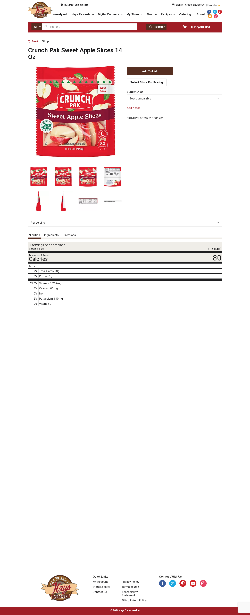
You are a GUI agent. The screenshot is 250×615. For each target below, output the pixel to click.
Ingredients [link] (51, 235)
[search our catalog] (46, 26)
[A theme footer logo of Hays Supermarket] (60, 588)
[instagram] (216, 16)
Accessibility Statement (130, 593)
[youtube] (210, 16)
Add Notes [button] (133, 107)
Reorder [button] (159, 26)
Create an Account (195, 4)
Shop (45, 41)
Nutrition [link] (34, 235)
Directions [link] (69, 235)
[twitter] (215, 12)
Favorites (212, 5)
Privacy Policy (130, 581)
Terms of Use (130, 586)
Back (34, 41)
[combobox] (36, 26)
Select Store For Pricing (146, 82)
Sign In (179, 4)
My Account (100, 581)
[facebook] (209, 12)
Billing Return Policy (134, 600)
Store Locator (101, 586)
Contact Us (100, 592)
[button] (38, 176)
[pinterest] (220, 12)
